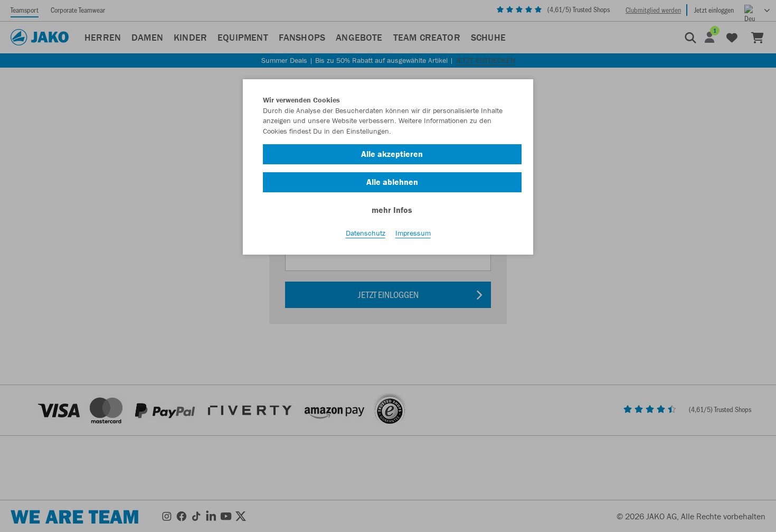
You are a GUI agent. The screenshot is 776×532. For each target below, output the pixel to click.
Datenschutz (365, 233)
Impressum (413, 233)
